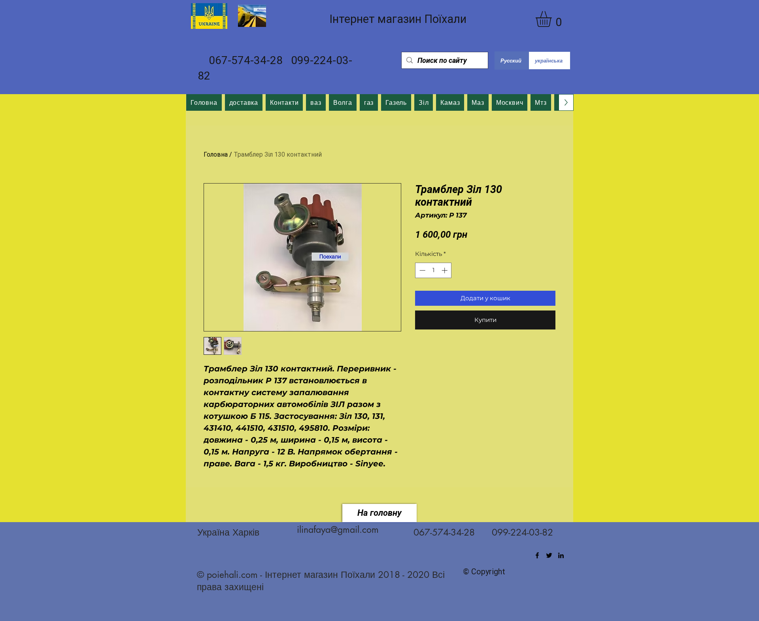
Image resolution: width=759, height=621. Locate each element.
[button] (553, 19)
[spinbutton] (433, 270)
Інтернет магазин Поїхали (397, 19)
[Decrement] (421, 270)
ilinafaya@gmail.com (338, 530)
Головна (216, 154)
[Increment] (445, 270)
